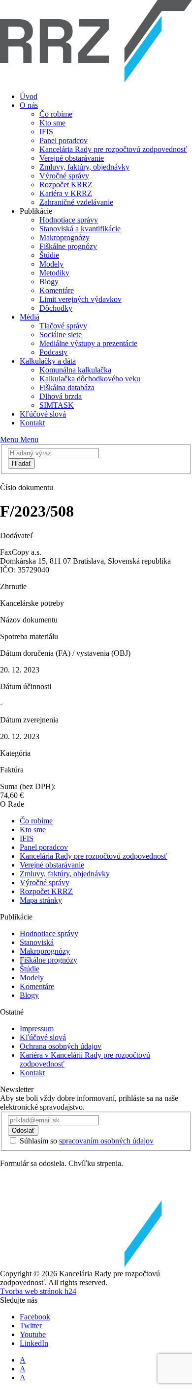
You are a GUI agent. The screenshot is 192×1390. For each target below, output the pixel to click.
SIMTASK (56, 405)
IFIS (46, 131)
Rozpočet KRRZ (66, 184)
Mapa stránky (41, 900)
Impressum (37, 1028)
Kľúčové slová (43, 414)
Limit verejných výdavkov (80, 299)
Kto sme (52, 123)
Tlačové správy (63, 326)
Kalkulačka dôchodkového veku (89, 378)
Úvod (28, 96)
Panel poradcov (63, 140)
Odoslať (23, 1130)
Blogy (49, 281)
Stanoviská (37, 942)
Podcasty (53, 352)
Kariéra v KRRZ (65, 193)
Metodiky (54, 273)
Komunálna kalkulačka (75, 370)
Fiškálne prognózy (68, 246)
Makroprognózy (64, 237)
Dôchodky (55, 308)
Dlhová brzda (60, 396)
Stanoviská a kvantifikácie (80, 228)
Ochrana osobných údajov (60, 1046)
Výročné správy (64, 176)
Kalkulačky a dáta (48, 361)
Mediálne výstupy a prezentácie (88, 343)
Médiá (29, 317)
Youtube (33, 1334)
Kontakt (32, 423)
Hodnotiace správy (68, 220)
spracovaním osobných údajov (106, 1141)
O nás (29, 105)
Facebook (35, 1317)
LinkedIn (34, 1343)
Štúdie (49, 255)
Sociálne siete (60, 334)
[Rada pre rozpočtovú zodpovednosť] (96, 79)
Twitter (31, 1325)
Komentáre (56, 290)
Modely (51, 264)
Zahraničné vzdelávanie (76, 202)
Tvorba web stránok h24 (38, 1291)
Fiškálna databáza (67, 387)
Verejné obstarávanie (71, 158)
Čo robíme (55, 114)
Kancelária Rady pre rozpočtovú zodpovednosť (113, 149)
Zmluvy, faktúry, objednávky (84, 167)
